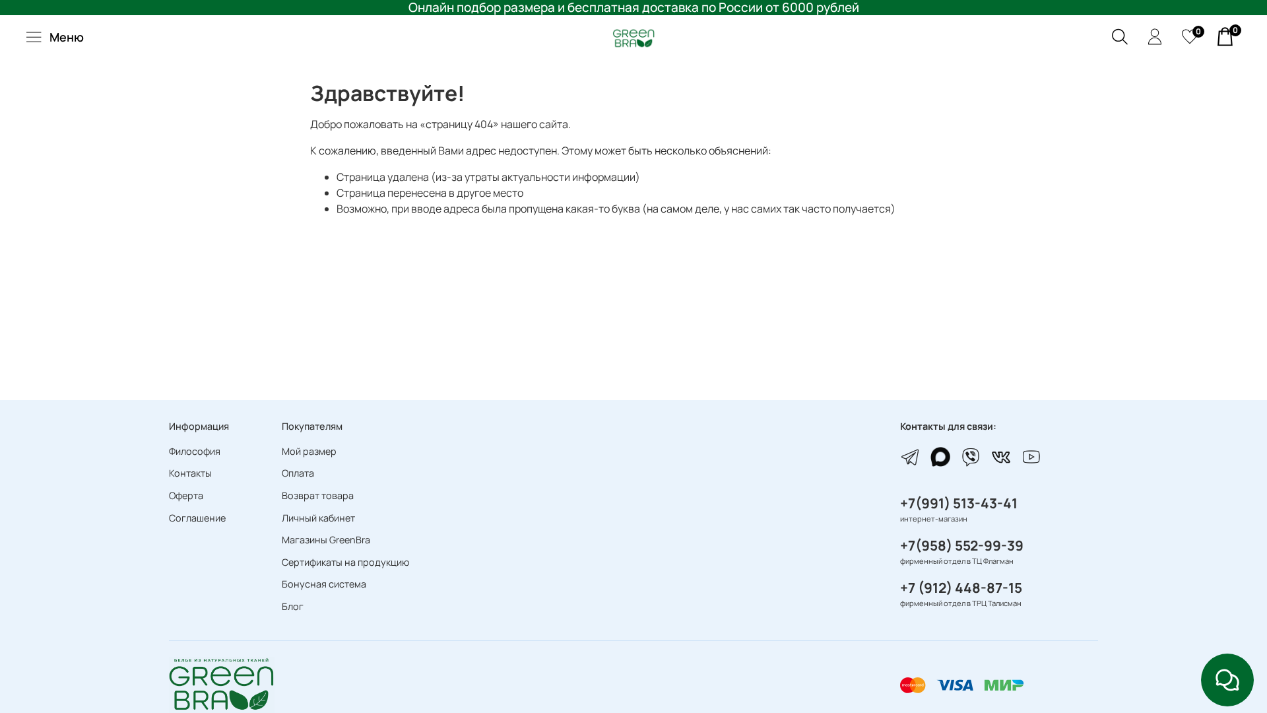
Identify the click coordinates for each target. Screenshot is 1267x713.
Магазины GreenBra (326, 539)
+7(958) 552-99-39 (961, 545)
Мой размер (309, 451)
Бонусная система (324, 584)
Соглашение (197, 518)
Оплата (298, 473)
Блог (293, 606)
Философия (194, 451)
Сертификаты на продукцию (345, 562)
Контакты (190, 473)
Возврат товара (318, 495)
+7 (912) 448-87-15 (961, 587)
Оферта (186, 495)
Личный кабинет (318, 518)
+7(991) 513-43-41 (959, 503)
